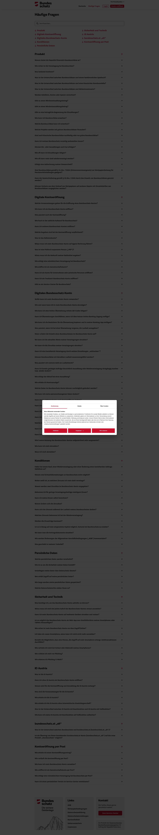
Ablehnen (55, 430)
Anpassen (78, 430)
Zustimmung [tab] (54, 406)
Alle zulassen (103, 430)
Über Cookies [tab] (104, 406)
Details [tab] (80, 406)
